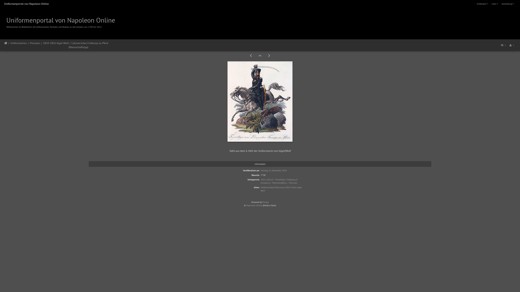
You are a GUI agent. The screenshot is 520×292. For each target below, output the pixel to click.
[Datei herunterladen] (511, 45)
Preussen (35, 43)
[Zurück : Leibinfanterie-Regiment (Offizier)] (251, 55)
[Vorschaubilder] (260, 55)
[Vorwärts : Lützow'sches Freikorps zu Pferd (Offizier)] (269, 55)
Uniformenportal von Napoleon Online (26, 4)
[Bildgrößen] (503, 45)
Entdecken (482, 3)
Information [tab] (260, 164)
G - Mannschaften (277, 182)
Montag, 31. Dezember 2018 (274, 170)
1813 (263, 179)
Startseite (5, 45)
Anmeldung (507, 3)
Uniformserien (18, 43)
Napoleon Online (254, 205)
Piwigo (265, 202)
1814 (268, 179)
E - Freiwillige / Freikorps (283, 179)
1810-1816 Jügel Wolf (56, 43)
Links (494, 3)
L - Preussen (291, 182)
